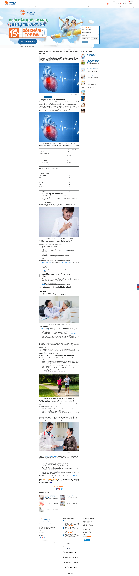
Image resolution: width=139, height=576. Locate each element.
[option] (69, 28)
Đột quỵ (43, 281)
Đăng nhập (125, 3)
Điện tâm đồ (44, 328)
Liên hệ (124, 1)
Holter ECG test (74, 333)
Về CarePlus (107, 1)
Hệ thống (113, 1)
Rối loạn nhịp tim (45, 265)
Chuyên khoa (8, 6)
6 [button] (70, 49)
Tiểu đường (44, 270)
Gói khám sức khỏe (26, 6)
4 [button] (68, 49)
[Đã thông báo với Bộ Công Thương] (86, 540)
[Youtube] (138, 287)
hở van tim (62, 262)
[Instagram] (138, 289)
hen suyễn (65, 250)
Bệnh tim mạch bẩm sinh (47, 262)
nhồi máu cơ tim (45, 263)
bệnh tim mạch (57, 281)
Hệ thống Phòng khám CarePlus (46, 454)
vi (131, 1)
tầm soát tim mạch (51, 420)
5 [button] (69, 49)
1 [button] (64, 49)
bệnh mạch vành (68, 262)
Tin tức (119, 6)
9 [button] (74, 49)
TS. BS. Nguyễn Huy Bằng (92, 57)
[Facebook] (138, 285)
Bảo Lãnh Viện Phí (87, 6)
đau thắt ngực (48, 200)
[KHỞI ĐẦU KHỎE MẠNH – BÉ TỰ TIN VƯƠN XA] (69, 28)
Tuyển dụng (119, 1)
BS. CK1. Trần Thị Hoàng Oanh (93, 77)
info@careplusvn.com (90, 537)
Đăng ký (130, 3)
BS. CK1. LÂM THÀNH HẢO (92, 71)
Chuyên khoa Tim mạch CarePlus (50, 456)
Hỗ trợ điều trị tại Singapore (47, 6)
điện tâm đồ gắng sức (48, 329)
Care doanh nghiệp (68, 6)
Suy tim (43, 284)
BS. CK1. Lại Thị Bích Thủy (92, 84)
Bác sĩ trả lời (104, 6)
